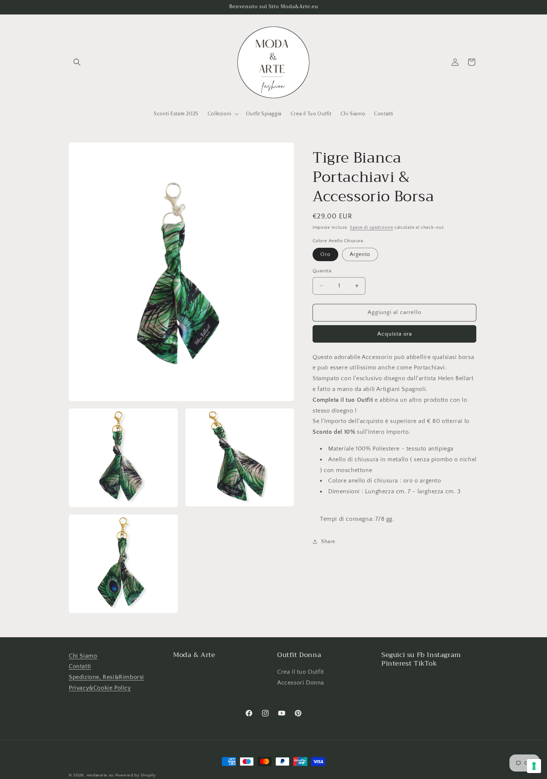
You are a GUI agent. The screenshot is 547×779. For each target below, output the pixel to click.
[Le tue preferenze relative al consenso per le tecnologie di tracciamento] (534, 766)
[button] (77, 62)
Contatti (80, 666)
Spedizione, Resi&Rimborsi (106, 677)
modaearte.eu (100, 775)
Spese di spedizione (371, 227)
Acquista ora (394, 333)
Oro (325, 254)
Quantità (322, 270)
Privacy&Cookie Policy (100, 688)
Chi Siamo (83, 656)
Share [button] (328, 541)
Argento (360, 254)
